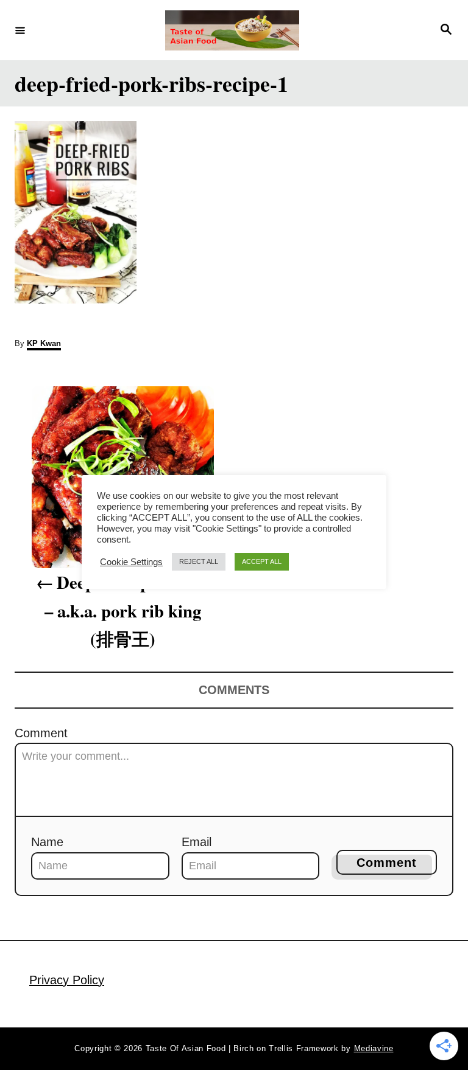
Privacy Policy (66, 980)
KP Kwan (44, 343)
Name (47, 842)
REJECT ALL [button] (198, 561)
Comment (41, 733)
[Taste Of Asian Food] (232, 30)
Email (196, 842)
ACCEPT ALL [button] (262, 561)
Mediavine (374, 1048)
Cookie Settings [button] (131, 562)
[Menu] (20, 30)
